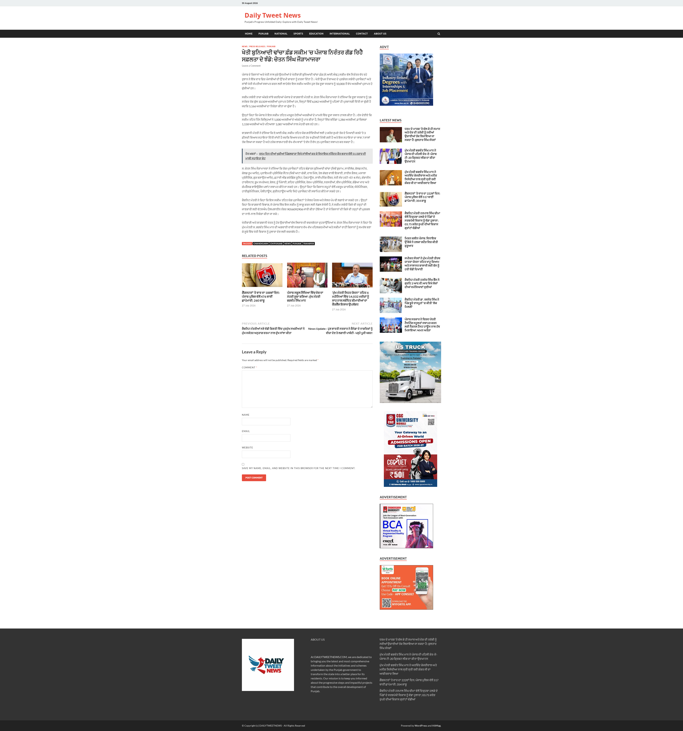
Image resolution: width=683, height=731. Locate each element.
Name (246, 414)
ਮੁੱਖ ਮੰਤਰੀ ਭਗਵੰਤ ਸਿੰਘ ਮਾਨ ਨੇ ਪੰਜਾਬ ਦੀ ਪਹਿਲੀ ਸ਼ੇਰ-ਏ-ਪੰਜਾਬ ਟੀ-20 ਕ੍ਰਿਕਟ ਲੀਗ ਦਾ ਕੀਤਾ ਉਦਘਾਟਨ (421, 156)
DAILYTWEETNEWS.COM (330, 657)
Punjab (263, 33)
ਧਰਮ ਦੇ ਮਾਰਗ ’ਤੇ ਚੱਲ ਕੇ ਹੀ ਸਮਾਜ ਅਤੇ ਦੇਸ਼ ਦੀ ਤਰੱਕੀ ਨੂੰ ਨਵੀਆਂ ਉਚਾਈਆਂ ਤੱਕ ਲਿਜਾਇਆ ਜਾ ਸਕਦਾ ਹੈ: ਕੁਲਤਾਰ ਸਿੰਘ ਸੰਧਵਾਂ (422, 134)
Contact (362, 33)
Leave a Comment (251, 65)
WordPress (421, 725)
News (244, 46)
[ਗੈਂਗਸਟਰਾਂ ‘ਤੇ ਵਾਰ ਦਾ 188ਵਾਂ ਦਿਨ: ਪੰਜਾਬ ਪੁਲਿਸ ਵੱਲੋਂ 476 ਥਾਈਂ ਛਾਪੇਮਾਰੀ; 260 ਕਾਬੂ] (262, 288)
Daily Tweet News (273, 15)
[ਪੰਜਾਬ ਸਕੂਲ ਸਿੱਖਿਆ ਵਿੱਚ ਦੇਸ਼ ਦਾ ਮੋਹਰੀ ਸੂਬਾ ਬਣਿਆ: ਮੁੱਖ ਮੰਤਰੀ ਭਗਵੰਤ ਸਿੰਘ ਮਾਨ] (307, 288)
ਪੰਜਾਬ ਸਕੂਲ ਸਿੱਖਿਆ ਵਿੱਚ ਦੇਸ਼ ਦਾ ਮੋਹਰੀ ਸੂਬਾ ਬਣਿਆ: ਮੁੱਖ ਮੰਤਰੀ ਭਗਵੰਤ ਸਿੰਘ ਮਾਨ (305, 296)
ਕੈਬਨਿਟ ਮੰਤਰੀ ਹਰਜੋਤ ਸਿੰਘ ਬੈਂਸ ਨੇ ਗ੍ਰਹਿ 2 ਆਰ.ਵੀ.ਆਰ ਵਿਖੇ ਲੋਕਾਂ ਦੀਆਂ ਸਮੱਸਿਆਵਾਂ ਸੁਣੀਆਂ (422, 283)
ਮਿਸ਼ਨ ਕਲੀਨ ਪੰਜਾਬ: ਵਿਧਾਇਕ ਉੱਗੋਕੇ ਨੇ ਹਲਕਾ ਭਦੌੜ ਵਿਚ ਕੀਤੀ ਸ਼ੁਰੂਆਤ (421, 241)
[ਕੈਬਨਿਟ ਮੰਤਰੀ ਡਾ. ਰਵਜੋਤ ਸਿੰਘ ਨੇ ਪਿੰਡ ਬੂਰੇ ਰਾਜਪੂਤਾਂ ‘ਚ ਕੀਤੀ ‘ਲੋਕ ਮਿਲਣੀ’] (391, 299)
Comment (249, 367)
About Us (380, 33)
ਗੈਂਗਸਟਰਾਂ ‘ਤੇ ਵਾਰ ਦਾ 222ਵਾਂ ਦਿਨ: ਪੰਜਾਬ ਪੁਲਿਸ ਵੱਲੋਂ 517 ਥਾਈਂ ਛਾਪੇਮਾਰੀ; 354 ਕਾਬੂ (422, 197)
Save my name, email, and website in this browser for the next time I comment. (298, 468)
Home (248, 33)
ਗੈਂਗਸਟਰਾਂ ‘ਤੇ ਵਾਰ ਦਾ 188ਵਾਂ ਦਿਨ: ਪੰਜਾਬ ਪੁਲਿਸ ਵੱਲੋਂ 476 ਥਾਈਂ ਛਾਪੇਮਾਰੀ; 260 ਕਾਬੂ (261, 296)
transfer (308, 243)
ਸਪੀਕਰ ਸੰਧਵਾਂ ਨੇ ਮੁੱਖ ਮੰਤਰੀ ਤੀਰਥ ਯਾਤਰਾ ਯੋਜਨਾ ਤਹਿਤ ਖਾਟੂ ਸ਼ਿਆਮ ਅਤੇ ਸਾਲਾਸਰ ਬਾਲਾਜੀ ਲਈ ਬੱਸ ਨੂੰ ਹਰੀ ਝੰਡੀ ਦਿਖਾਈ (422, 263)
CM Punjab (276, 243)
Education (316, 33)
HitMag (436, 725)
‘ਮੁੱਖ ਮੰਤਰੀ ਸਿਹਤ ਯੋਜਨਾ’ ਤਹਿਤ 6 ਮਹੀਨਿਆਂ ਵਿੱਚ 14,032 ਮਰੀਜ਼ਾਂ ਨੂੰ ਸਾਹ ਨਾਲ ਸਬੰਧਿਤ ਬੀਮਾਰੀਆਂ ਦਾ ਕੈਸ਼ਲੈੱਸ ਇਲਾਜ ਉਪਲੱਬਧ (350, 298)
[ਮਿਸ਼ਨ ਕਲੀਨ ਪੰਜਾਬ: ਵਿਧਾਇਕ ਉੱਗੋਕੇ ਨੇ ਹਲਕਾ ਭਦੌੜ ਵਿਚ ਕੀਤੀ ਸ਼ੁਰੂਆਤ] (391, 238)
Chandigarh (260, 243)
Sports (298, 33)
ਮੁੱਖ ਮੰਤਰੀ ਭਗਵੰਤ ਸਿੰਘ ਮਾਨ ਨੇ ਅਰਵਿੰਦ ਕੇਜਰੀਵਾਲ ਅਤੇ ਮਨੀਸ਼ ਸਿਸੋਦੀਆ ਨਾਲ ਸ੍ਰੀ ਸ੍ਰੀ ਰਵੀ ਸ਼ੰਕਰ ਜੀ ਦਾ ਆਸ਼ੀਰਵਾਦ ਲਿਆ (421, 177)
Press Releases (257, 46)
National (280, 33)
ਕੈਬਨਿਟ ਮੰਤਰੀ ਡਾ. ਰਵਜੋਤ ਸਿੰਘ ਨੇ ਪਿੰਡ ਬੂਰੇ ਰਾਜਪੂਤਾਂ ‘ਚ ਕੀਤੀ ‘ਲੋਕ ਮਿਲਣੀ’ (422, 303)
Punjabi (271, 46)
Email (246, 431)
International (340, 33)
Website (247, 447)
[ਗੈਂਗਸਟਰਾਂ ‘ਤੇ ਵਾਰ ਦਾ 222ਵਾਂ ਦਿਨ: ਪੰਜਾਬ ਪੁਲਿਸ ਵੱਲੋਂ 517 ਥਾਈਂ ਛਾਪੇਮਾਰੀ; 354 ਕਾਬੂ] (391, 193)
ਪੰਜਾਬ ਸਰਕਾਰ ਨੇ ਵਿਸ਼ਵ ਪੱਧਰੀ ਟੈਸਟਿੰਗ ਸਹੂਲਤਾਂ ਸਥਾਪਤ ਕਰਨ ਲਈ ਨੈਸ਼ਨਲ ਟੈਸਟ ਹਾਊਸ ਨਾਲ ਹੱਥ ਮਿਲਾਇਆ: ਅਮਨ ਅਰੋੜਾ (422, 324)
